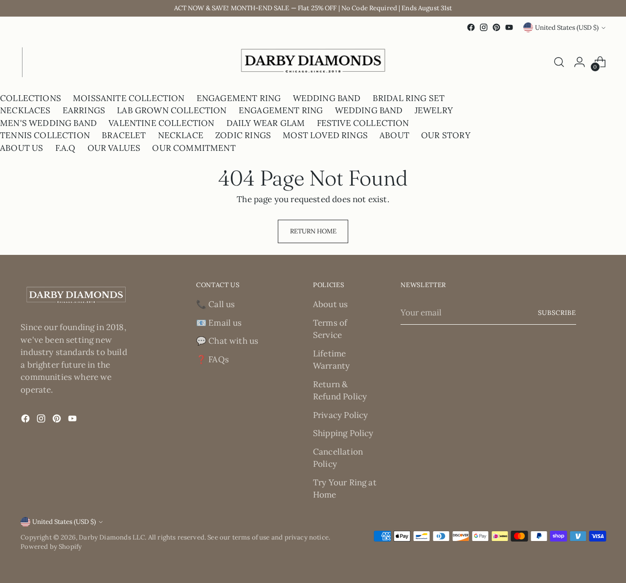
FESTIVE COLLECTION (363, 123)
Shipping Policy (343, 433)
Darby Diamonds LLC (112, 537)
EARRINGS (84, 110)
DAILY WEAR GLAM (265, 123)
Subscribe (557, 313)
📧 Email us (219, 322)
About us (330, 304)
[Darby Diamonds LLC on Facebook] (471, 27)
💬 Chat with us (227, 340)
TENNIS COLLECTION (45, 135)
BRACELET (124, 135)
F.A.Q (65, 148)
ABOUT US (21, 148)
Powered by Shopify (51, 546)
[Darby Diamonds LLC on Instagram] (483, 27)
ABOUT (394, 135)
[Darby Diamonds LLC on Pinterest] (496, 27)
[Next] (29, 62)
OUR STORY (445, 135)
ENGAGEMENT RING (239, 98)
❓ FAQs (212, 359)
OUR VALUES (114, 148)
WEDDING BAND (327, 98)
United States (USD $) (567, 27)
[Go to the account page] (579, 62)
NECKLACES (25, 110)
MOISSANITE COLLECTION (129, 98)
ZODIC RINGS (243, 135)
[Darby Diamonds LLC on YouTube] (509, 27)
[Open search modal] (559, 62)
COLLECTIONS (30, 98)
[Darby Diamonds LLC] (313, 62)
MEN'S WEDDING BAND (48, 123)
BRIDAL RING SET (409, 98)
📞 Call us (215, 304)
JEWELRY (434, 110)
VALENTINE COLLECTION (161, 123)
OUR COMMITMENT (193, 148)
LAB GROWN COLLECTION (171, 110)
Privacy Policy (340, 415)
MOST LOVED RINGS (325, 135)
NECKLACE (180, 135)
